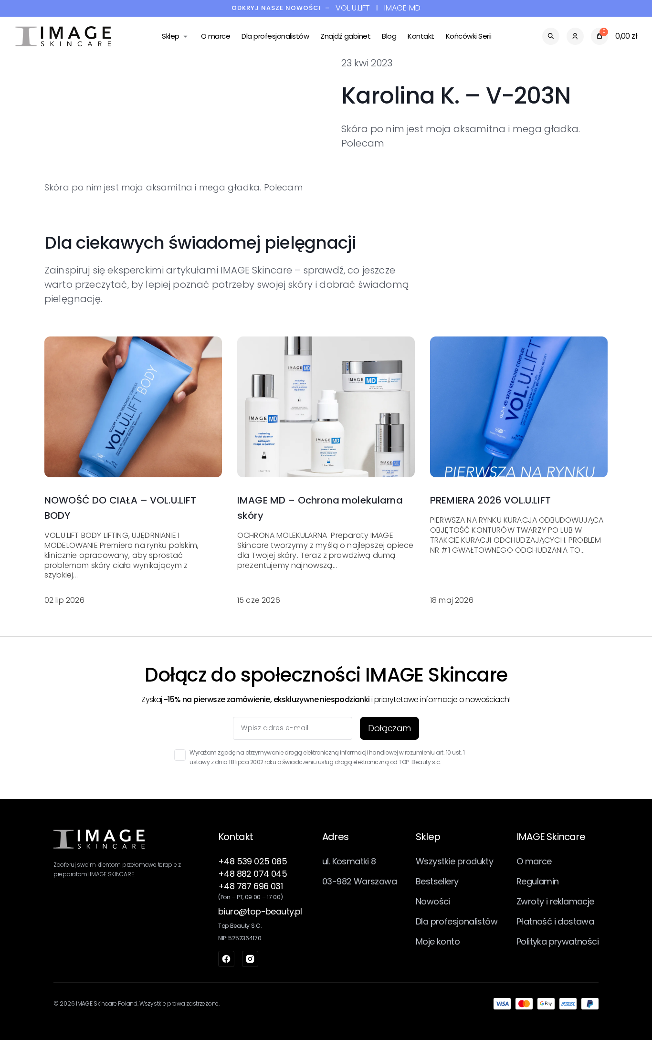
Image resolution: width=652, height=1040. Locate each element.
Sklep (170, 36)
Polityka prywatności (557, 941)
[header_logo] (63, 36)
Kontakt (421, 36)
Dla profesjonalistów (275, 36)
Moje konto (438, 941)
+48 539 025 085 (252, 861)
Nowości (433, 901)
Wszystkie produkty (454, 861)
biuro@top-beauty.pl (260, 911)
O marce (216, 36)
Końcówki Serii (469, 36)
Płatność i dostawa (555, 921)
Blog (389, 36)
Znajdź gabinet (345, 36)
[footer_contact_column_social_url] (226, 959)
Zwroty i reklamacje (555, 901)
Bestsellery (437, 881)
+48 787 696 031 (250, 886)
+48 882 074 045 (252, 874)
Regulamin (537, 881)
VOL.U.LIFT (353, 8)
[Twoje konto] (575, 36)
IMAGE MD (402, 8)
